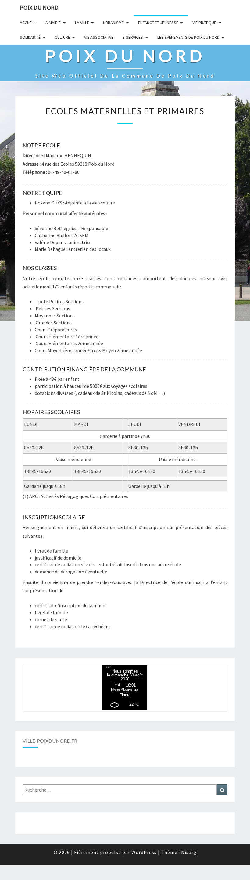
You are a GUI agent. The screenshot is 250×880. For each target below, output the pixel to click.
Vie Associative (98, 37)
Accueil (27, 22)
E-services (133, 37)
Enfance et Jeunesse (158, 22)
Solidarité (30, 37)
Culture (62, 37)
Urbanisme (113, 22)
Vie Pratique (204, 22)
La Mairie (52, 22)
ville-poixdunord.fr (50, 741)
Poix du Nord (39, 7)
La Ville (82, 22)
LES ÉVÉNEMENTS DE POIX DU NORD (188, 37)
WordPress (144, 852)
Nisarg (189, 852)
